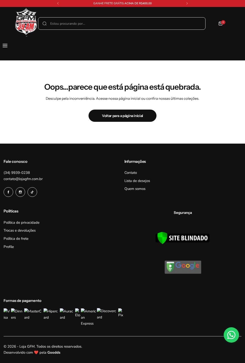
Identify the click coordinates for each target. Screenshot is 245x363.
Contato (130, 172)
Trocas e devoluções (20, 230)
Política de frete (16, 238)
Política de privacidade (21, 222)
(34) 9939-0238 (17, 172)
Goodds (53, 352)
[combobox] (122, 23)
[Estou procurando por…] (44, 23)
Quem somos (134, 188)
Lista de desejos (137, 180)
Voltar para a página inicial (122, 115)
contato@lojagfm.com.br (23, 178)
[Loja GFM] (14, 23)
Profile (9, 246)
